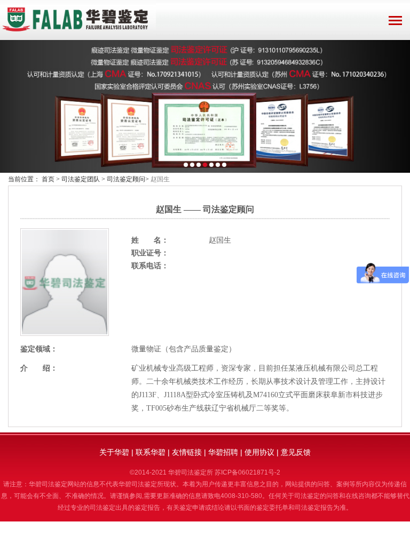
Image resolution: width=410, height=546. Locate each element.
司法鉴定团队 (80, 179)
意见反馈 (296, 452)
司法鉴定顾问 (126, 179)
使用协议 (259, 452)
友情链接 (187, 452)
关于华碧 (114, 452)
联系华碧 (150, 452)
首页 (48, 179)
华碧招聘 (223, 452)
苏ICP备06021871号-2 (247, 472)
